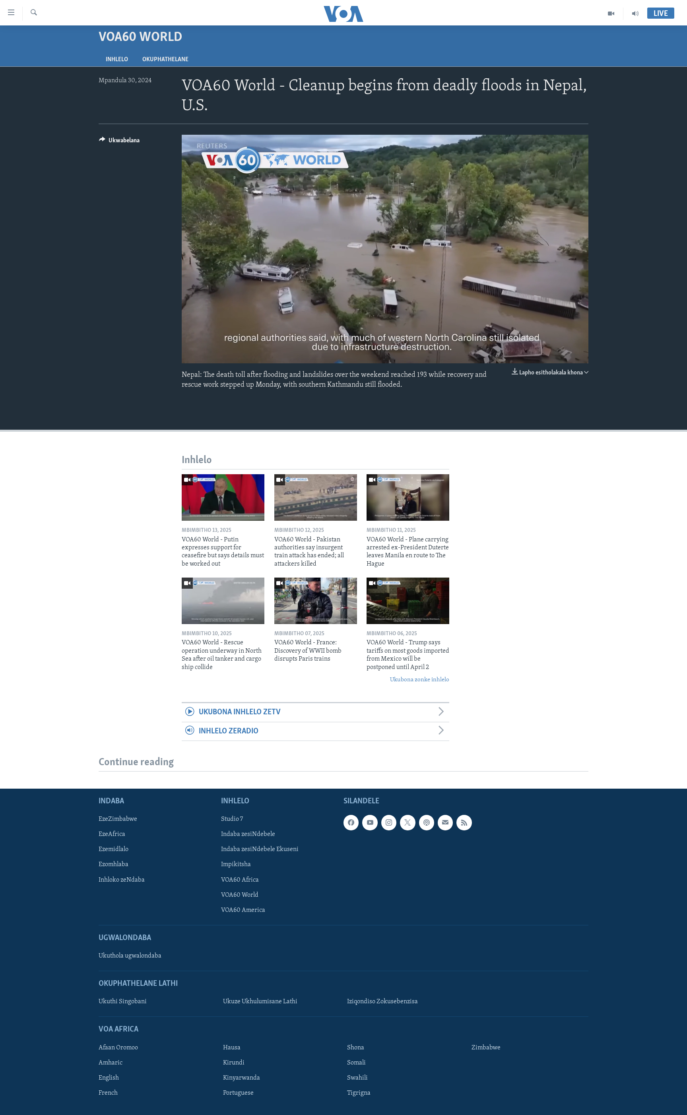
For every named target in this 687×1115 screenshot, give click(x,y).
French (108, 1093)
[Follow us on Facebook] (351, 822)
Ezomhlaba (113, 864)
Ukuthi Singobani (123, 1002)
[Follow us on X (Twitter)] (407, 822)
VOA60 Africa (240, 880)
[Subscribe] (445, 822)
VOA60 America (243, 910)
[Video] (611, 13)
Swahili (357, 1078)
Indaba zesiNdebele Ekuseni (260, 849)
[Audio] (635, 13)
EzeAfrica (112, 834)
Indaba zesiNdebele (248, 834)
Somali (356, 1063)
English (109, 1078)
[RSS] (464, 822)
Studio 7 (232, 819)
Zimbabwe (486, 1048)
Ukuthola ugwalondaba (130, 956)
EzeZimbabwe (118, 819)
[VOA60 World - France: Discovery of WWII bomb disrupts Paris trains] (315, 601)
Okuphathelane (165, 59)
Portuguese (238, 1093)
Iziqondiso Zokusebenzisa (382, 1002)
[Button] (119, 142)
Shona (355, 1048)
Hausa (232, 1048)
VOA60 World (239, 895)
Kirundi (234, 1063)
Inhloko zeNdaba (122, 880)
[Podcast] (426, 822)
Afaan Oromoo (118, 1048)
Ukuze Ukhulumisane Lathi (260, 1002)
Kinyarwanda (241, 1078)
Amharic (110, 1063)
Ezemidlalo (113, 849)
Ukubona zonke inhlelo (419, 680)
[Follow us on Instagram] (388, 822)
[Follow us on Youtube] (369, 822)
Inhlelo (117, 59)
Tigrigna (359, 1093)
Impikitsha (236, 864)
